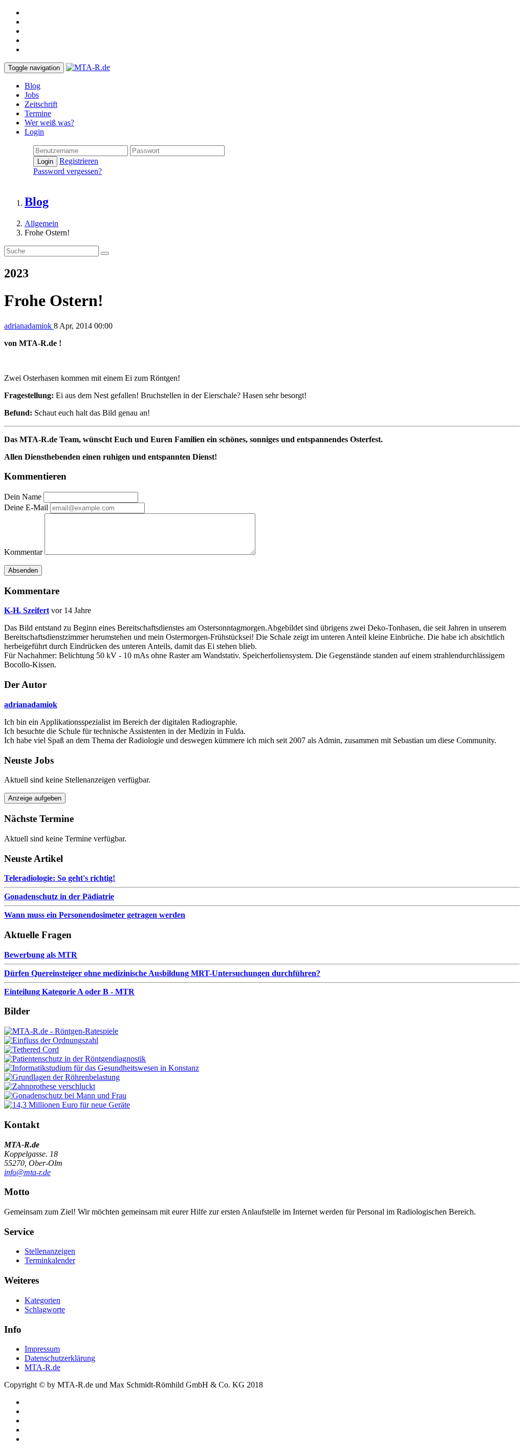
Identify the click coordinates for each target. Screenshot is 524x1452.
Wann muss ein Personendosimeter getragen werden (94, 915)
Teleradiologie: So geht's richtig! (59, 878)
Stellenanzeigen (50, 1251)
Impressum (42, 1349)
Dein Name (22, 496)
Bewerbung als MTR (40, 954)
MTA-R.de (42, 1367)
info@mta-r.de (27, 1172)
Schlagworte (45, 1309)
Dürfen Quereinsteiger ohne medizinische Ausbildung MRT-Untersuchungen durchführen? (162, 973)
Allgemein (41, 223)
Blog (32, 85)
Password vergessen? (67, 171)
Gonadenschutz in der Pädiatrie (59, 896)
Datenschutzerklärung (60, 1358)
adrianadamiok (29, 325)
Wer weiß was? (49, 122)
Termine (38, 113)
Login (34, 131)
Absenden (23, 570)
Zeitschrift (41, 104)
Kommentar (23, 552)
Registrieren (78, 161)
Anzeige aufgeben (34, 798)
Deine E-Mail (26, 507)
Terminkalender (50, 1260)
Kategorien (42, 1300)
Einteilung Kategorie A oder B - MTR (69, 991)
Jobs (32, 95)
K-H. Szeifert (26, 610)
